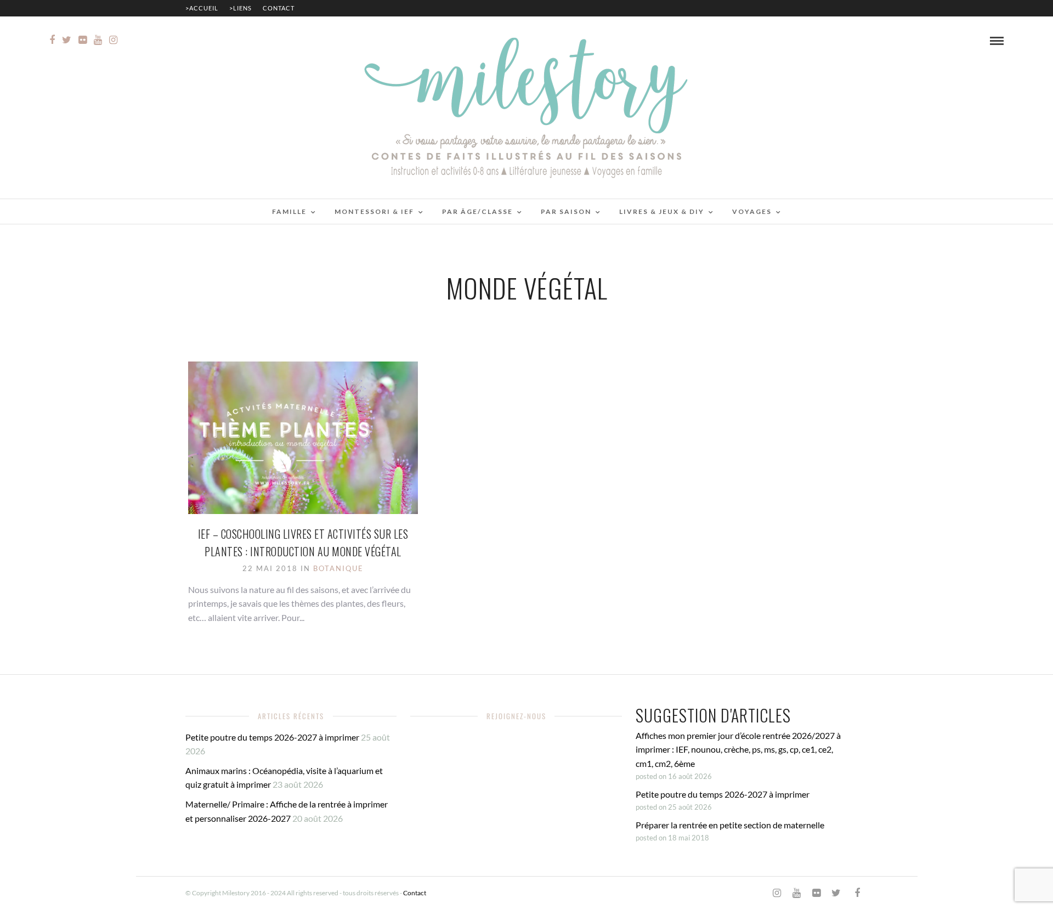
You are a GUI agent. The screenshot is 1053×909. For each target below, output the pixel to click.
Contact (279, 8)
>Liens (240, 8)
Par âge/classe (477, 211)
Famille (289, 211)
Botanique (338, 568)
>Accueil (201, 8)
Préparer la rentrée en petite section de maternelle (730, 825)
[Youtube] (98, 40)
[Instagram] (113, 40)
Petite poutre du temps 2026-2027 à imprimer (272, 737)
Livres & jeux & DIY (661, 211)
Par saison (566, 211)
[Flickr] (82, 40)
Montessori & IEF (374, 211)
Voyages (752, 211)
